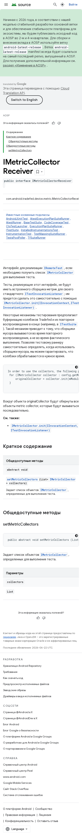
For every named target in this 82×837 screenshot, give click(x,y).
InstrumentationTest (18, 234)
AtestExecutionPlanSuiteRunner (49, 218)
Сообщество (43, 808)
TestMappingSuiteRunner (49, 234)
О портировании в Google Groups (24, 748)
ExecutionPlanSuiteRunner (46, 226)
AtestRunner (13, 222)
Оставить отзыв (47, 821)
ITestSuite (12, 230)
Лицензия (45, 814)
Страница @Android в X (18, 712)
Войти (73, 4)
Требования (10, 672)
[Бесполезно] (59, 123)
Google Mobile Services (17, 783)
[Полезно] (53, 123)
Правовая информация (20, 814)
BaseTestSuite (33, 222)
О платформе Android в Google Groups (27, 736)
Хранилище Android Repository (22, 666)
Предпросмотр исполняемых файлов (26, 684)
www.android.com (14, 776)
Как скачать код (13, 678)
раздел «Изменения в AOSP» (24, 65)
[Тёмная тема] (76, 367)
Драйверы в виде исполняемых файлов (27, 696)
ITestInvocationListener (44, 294)
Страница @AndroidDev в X (20, 718)
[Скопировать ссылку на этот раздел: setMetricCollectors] (43, 524)
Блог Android (11, 724)
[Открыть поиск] (55, 4)
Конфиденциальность (19, 821)
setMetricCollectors (22, 479)
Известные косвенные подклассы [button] (38, 226)
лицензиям (9, 637)
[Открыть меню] (6, 4)
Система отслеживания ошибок (23, 795)
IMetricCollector (60, 272)
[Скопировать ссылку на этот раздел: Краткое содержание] (57, 446)
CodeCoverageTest (56, 222)
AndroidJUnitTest (17, 218)
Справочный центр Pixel (18, 770)
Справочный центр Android (20, 764)
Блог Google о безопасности (21, 730)
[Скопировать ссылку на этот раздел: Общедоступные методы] (65, 513)
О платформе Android (17, 808)
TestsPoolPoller (15, 237)
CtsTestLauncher (16, 226)
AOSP (6, 115)
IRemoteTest (53, 268)
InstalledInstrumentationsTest (39, 230)
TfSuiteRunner (37, 237)
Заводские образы (14, 690)
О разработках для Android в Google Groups (31, 742)
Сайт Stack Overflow (16, 789)
